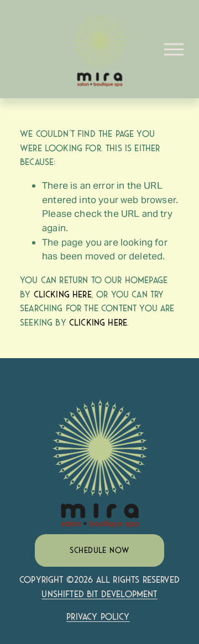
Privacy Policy (97, 616)
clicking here (63, 294)
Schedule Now (99, 550)
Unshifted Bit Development (99, 594)
